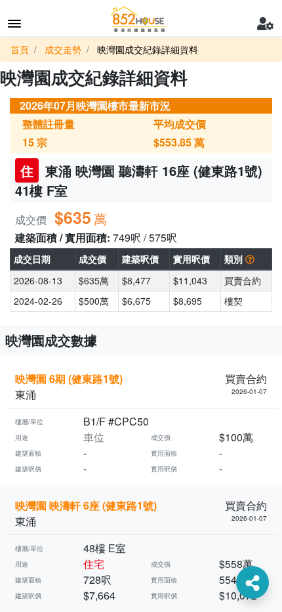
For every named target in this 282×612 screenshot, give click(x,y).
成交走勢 (63, 49)
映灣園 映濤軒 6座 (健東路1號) (86, 505)
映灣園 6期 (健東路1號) (69, 378)
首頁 (19, 49)
